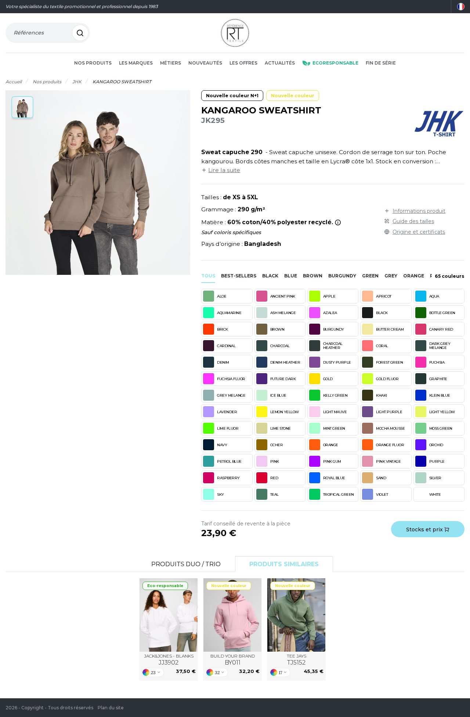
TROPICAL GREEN (338, 494)
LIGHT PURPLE (389, 412)
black (270, 276)
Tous (208, 276)
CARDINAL (226, 345)
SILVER (435, 478)
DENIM (223, 362)
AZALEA (330, 312)
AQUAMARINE (229, 312)
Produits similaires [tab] (284, 564)
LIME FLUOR (227, 428)
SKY (220, 494)
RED (274, 478)
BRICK (222, 329)
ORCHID (436, 445)
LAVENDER (227, 412)
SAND (381, 478)
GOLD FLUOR (387, 378)
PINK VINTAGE (388, 461)
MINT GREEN (334, 428)
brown (312, 276)
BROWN (277, 329)
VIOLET (382, 494)
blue (290, 276)
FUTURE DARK (283, 378)
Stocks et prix (425, 529)
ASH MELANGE (283, 312)
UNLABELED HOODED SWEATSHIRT (296, 615)
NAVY (222, 445)
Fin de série (381, 63)
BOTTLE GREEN (442, 312)
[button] (22, 107)
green (370, 276)
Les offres (243, 63)
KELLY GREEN (335, 395)
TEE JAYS (296, 660)
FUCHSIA (437, 362)
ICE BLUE (278, 395)
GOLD (328, 378)
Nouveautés (205, 63)
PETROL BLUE (229, 461)
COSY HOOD (169, 615)
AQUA (434, 296)
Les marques (136, 63)
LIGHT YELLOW (442, 412)
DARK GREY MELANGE (440, 345)
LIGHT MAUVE (335, 412)
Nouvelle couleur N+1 (232, 95)
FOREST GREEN (389, 362)
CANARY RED (441, 329)
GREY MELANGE (231, 395)
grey (390, 276)
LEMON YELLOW (284, 412)
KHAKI (381, 395)
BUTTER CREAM (390, 329)
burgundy (342, 276)
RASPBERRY (228, 478)
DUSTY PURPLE (337, 362)
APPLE (329, 296)
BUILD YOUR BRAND (232, 660)
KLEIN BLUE (439, 395)
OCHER (276, 445)
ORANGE (330, 445)
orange (413, 276)
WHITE (435, 494)
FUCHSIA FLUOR (231, 378)
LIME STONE (280, 428)
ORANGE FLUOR (390, 445)
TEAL (274, 494)
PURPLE (437, 461)
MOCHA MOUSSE (390, 428)
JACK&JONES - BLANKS (169, 660)
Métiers (170, 63)
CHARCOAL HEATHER (333, 345)
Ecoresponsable (335, 63)
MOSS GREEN (440, 428)
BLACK (382, 312)
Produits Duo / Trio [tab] (186, 564)
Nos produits (93, 63)
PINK (274, 461)
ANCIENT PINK (282, 296)
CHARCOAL (280, 345)
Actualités (280, 63)
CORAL (382, 345)
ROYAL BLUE (334, 478)
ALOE (221, 296)
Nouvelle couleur (292, 95)
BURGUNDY (333, 329)
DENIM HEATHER (285, 362)
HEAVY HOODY (232, 615)
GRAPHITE (438, 378)
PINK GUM (332, 461)
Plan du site (111, 707)
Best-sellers (238, 276)
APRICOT (383, 296)
